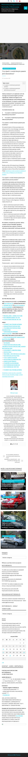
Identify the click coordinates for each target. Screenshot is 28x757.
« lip (3, 662)
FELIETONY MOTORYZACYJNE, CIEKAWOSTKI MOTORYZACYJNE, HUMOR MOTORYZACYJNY (13, 346)
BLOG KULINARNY (7, 307)
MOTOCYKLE (7, 352)
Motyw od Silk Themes (14, 755)
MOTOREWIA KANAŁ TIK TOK (12, 317)
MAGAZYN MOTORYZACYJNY (9, 68)
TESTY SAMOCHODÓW (10, 357)
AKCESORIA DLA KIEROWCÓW (12, 359)
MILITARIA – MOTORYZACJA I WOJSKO (14, 354)
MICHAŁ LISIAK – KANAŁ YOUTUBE (13, 315)
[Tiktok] (13, 444)
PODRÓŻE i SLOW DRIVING (11, 363)
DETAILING (7, 342)
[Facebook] (15, 444)
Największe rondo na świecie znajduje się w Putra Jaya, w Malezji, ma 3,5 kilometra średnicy (14, 172)
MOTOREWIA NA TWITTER (11, 367)
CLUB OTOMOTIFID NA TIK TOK (12, 319)
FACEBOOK (6, 695)
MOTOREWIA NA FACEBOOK (12, 365)
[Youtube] (11, 444)
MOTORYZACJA (8, 303)
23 (24, 652)
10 (3, 649)
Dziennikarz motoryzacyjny (9, 373)
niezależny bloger (14, 374)
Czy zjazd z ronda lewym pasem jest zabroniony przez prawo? (12, 89)
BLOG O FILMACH (19, 305)
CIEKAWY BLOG (8, 305)
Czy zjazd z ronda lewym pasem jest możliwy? (12, 85)
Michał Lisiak (5, 488)
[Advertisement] (14, 28)
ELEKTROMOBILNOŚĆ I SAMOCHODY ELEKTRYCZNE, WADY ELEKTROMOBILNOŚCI (13, 481)
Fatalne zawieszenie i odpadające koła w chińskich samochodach (13, 485)
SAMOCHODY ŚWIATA (10, 361)
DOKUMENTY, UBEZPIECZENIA (12, 350)
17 (3, 652)
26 (10, 655)
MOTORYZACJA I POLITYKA (11, 355)
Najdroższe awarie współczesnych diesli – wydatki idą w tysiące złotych (12, 524)
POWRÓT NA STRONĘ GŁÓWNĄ (13, 324)
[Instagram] (17, 444)
